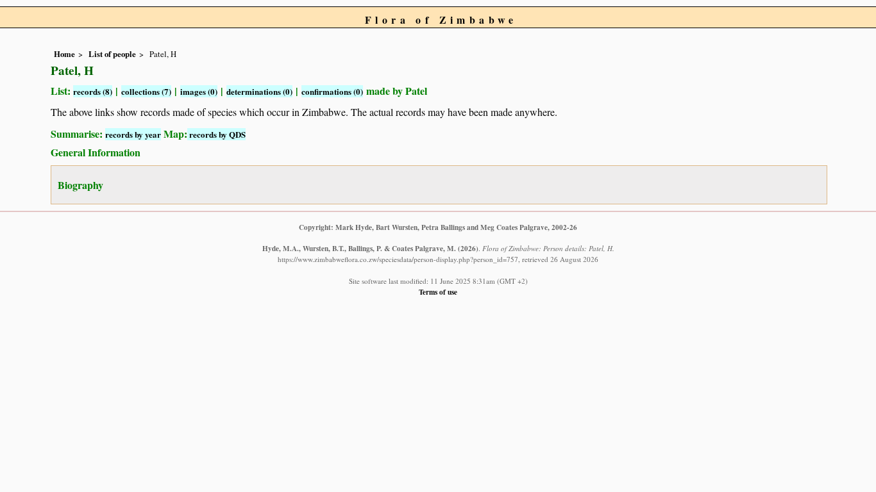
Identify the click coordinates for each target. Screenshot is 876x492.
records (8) (92, 91)
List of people (112, 54)
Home (64, 54)
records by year (133, 134)
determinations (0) (259, 91)
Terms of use (438, 291)
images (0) (198, 91)
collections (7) (146, 91)
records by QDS (216, 134)
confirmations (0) (332, 91)
